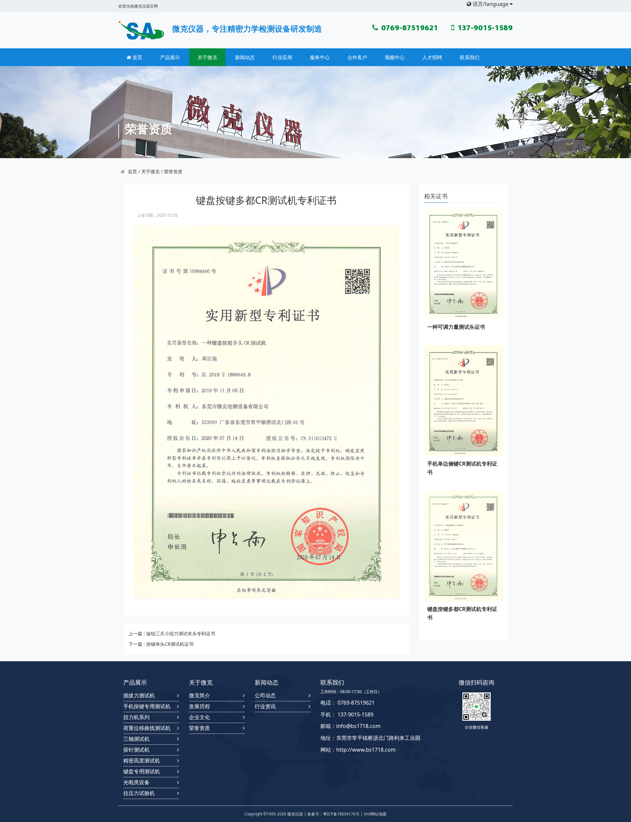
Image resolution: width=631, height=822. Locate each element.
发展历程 (199, 706)
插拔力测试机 (139, 695)
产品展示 (170, 57)
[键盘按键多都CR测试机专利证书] (463, 545)
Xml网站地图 (375, 814)
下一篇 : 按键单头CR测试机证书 (161, 644)
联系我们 (469, 57)
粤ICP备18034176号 (341, 814)
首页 (136, 57)
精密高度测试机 (141, 760)
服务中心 (320, 57)
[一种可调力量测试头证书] (463, 264)
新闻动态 (245, 57)
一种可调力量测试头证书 (456, 326)
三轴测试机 (136, 739)
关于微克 (207, 57)
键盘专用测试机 (141, 771)
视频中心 (395, 57)
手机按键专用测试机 (147, 706)
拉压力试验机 (139, 793)
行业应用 (282, 57)
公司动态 (265, 695)
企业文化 (199, 717)
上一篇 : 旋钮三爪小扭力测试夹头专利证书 (172, 633)
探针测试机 (136, 750)
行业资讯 (265, 706)
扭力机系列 (136, 717)
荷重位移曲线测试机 (147, 728)
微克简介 (199, 695)
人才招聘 (432, 57)
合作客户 (357, 57)
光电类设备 (136, 782)
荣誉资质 (173, 171)
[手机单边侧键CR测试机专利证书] (463, 400)
